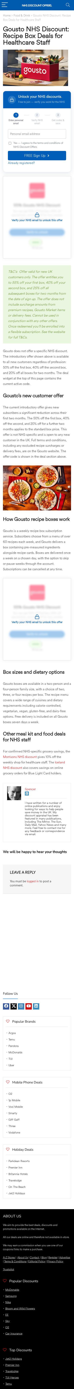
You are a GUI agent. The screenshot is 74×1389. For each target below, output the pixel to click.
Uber (11, 1065)
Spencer (30, 789)
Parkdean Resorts (19, 1161)
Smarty (12, 1113)
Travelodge (15, 1180)
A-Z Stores (9, 1257)
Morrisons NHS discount (20, 757)
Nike (8, 1302)
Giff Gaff (14, 1120)
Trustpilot (8, 1269)
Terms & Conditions (15, 1261)
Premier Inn (15, 1167)
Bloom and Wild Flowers (20, 1308)
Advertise (64, 1257)
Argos (12, 1033)
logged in (33, 881)
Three (11, 1126)
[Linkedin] (36, 1006)
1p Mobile (14, 1100)
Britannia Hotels (18, 1174)
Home (7, 15)
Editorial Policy (36, 1261)
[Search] (68, 5)
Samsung (11, 1296)
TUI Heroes (12, 1377)
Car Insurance (13, 1333)
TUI (10, 1059)
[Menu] (4, 5)
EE (6, 1315)
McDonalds (15, 1052)
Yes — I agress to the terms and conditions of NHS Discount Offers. (38, 145)
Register (52, 1257)
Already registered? (21, 163)
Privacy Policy (55, 1261)
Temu (11, 1039)
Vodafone (14, 1132)
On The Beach (17, 1187)
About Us (22, 1257)
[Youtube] (28, 1006)
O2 (10, 1094)
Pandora (13, 1046)
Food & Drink (22, 15)
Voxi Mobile (15, 1107)
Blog (44, 1257)
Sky (7, 1321)
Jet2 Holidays (16, 1193)
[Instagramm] (21, 1006)
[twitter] (13, 1006)
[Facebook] (6, 1006)
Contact (35, 1257)
